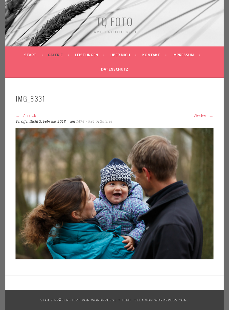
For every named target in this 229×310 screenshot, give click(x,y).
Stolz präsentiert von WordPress (77, 300)
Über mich (120, 54)
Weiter (200, 115)
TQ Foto (114, 21)
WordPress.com (170, 300)
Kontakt (151, 54)
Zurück (29, 115)
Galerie (55, 54)
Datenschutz (114, 69)
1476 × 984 (85, 121)
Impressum (183, 54)
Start (30, 54)
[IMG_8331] (114, 258)
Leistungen (86, 54)
